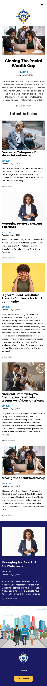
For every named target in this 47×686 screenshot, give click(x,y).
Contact (23, 671)
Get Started (24, 678)
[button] (42, 5)
